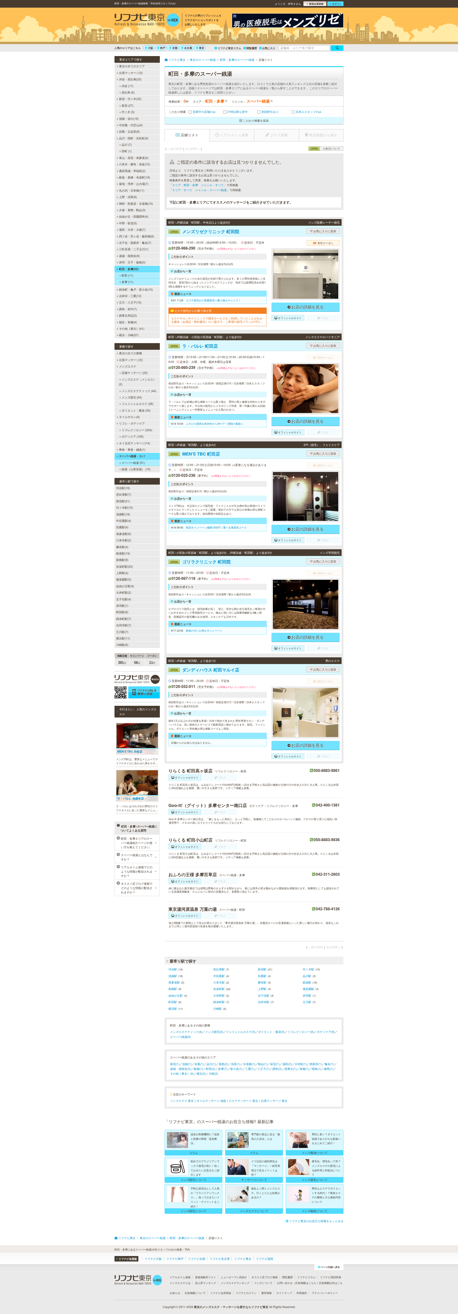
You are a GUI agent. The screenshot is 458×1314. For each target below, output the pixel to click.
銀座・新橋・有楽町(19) (134, 177)
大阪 (150, 48)
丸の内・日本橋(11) (131, 190)
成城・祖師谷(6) (129, 256)
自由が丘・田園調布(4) (133, 216)
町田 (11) (127, 275)
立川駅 (307, 1002)
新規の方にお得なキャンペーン (204, 630)
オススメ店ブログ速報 (264, 1277)
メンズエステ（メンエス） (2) (137, 381)
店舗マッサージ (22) (135, 373)
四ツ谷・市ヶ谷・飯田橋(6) (136, 236)
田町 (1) (127, 151)
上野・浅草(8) (128, 197)
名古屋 (188, 48)
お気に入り (268, 48)
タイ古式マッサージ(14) (134, 443)
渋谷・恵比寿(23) (130, 79)
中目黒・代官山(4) (131, 125)
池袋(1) (187, 1064)
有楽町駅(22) (124, 566)
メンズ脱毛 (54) (132, 397)
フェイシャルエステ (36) (137, 404)
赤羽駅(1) (122, 605)
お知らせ (175, 1293)
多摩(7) (222, 1069)
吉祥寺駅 (263, 1002)
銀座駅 (307, 982)
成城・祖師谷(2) (180, 1069)
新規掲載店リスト (205, 1277)
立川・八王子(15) (130, 302)
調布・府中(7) (128, 309)
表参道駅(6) (123, 534)
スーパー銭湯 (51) (133, 463)
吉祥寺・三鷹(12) (130, 296)
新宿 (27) (127, 105)
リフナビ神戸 (174, 1258)
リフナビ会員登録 (220, 1293)
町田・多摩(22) (129, 269)
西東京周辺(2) (128, 315)
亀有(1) (329, 1064)
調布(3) (277, 1069)
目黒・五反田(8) (129, 131)
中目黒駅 (219, 976)
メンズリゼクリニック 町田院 (205, 231)
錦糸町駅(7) (123, 619)
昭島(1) (316, 1069)
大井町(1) (301, 1064)
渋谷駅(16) (123, 488)
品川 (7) (127, 144)
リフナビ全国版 (128, 1259)
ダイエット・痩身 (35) (136, 410)
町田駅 (172, 1002)
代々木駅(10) (124, 507)
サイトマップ (284, 1293)
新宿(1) (174, 1064)
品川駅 (307, 976)
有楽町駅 (219, 989)
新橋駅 (172, 989)
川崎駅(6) (122, 645)
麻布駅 (262, 982)
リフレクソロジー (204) (137, 430)
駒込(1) (262, 1064)
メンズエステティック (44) (139, 391)
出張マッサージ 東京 (274, 1101)
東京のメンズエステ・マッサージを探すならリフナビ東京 (231, 1307)
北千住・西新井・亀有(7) (135, 243)
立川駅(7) (122, 632)
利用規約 (302, 1293)
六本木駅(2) (123, 540)
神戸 (162, 48)
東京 (201, 48)
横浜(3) (201, 1073)
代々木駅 (308, 969)
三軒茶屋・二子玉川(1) (133, 249)
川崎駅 (217, 1008)
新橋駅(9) (122, 560)
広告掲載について (195, 1293)
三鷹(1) (250, 1069)
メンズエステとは (180, 1283)
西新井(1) (316, 1064)
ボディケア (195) (133, 436)
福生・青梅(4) (128, 322)
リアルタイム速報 (180, 1277)
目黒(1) (199, 1064)
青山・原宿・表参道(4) (133, 158)
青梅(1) (304, 1069)
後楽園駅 (308, 989)
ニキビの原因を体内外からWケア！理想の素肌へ (214, 423)
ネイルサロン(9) (129, 417)
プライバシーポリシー (325, 1293)
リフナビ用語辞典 (330, 1277)
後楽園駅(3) (123, 579)
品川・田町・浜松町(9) (133, 138)
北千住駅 (263, 995)
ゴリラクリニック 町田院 (201, 562)
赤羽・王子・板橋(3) (132, 262)
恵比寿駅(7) (123, 494)
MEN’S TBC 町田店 (195, 454)
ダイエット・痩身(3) (271, 1032)
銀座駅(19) (123, 553)
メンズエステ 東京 (182, 1101)
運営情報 (266, 1293)
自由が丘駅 (175, 995)
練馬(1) (328, 1069)
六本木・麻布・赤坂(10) (134, 164)
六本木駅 (219, 982)
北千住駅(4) (123, 599)
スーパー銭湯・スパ (132, 456)
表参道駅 (174, 982)
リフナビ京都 (196, 1258)
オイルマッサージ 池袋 (211, 1101)
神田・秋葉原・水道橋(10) (136, 203)
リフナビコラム (306, 1277)
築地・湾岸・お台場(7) (133, 184)
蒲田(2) (287, 1064)
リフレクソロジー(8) (300, 1032)
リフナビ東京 (242, 1258)
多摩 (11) (127, 282)
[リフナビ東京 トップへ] (147, 20)
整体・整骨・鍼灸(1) (132, 449)
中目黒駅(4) (123, 520)
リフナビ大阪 (153, 1258)
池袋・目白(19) (129, 118)
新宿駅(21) (123, 501)
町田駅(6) (122, 612)
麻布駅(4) (122, 547)
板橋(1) (198, 1069)
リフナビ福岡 (264, 1258)
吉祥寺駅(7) (123, 625)
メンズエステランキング (235, 1283)
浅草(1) (235, 1064)
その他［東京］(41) (131, 328)
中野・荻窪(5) (128, 223)
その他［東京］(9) (182, 1073)
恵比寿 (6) (128, 92)
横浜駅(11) (123, 638)
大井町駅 (219, 995)
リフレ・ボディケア (132, 423)
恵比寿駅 (219, 969)
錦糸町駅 (219, 1002)
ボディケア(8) (326, 1032)
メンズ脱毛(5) (214, 1032)
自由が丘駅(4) (125, 586)
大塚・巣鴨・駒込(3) (132, 210)
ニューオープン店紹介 (234, 1277)
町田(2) (210, 1069)
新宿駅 (262, 969)
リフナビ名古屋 (220, 1258)
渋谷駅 (172, 969)
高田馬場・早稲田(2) (132, 171)
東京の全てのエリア (132, 66)
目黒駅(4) (122, 527)
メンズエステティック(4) (186, 1032)
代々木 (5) (128, 112)
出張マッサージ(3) (131, 73)
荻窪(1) (275, 1064)
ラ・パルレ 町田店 (194, 346)
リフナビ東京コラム (229, 48)
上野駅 (262, 989)
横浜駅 (172, 1008)
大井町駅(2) (123, 592)
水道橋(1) (249, 1064)
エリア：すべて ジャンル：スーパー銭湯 (199, 190)
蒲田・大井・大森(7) (132, 229)
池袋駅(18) (123, 514)
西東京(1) (291, 1069)
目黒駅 (262, 976)
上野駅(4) (122, 573)
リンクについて (263, 1283)
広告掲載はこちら (305, 1283)
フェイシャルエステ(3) (240, 1032)
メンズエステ (127, 366)
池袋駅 (172, 976)
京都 (174, 48)
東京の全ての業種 (130, 353)
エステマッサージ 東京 (243, 1101)
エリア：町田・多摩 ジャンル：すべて (198, 185)
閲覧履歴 (251, 48)
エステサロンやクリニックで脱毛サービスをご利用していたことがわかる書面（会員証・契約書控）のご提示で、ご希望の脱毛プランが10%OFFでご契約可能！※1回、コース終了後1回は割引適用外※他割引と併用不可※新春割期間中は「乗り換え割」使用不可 (217, 320)
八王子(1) (263, 1069)
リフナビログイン (246, 1293)
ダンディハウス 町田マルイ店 (205, 670)
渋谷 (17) (127, 86)
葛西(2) (223, 1064)
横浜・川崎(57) (129, 335)
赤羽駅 (307, 995)
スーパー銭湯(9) (180, 1037)
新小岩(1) (236, 1069)
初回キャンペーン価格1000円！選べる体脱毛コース (216, 527)
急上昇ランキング (205, 1283)
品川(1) (211, 1064)
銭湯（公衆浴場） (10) (136, 469)
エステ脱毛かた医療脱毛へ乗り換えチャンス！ (213, 300)
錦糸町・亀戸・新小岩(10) (136, 289)
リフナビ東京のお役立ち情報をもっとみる (316, 1221)
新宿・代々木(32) (130, 99)
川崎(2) (213, 1073)
